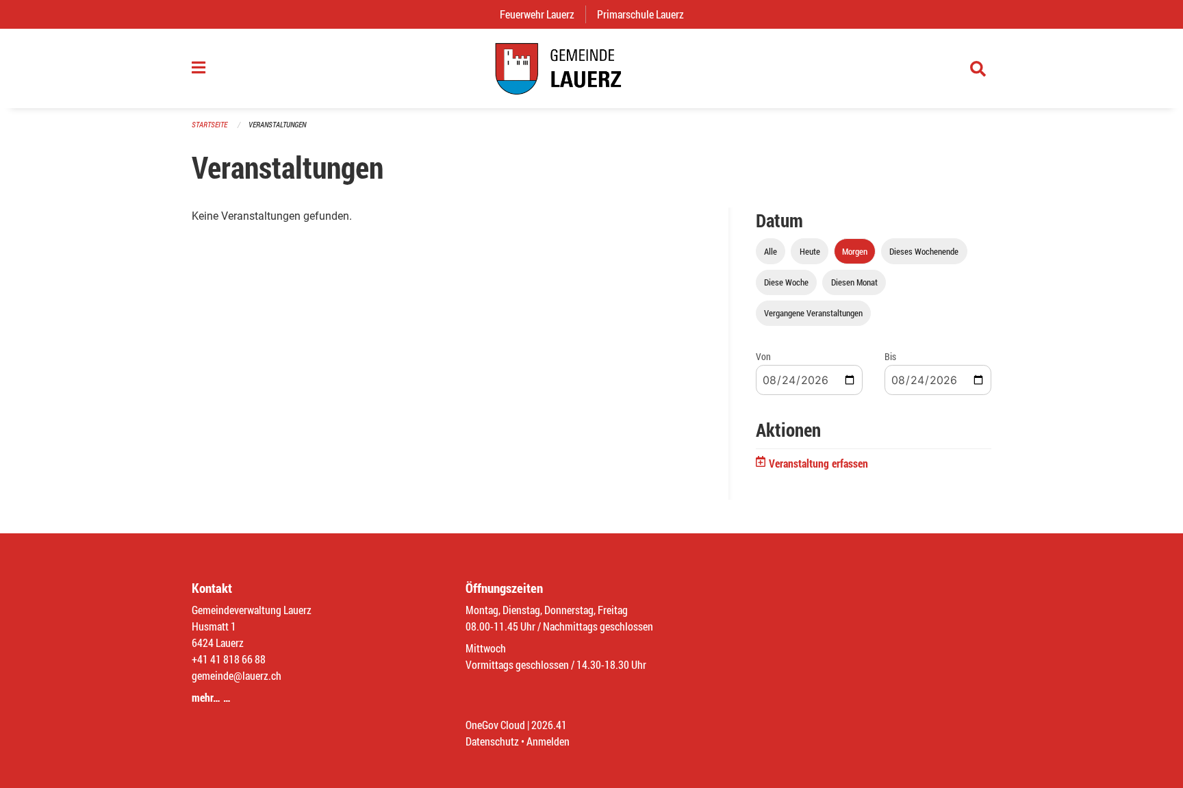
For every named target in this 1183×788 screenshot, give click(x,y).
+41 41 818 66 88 (229, 659)
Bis (890, 356)
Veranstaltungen (277, 124)
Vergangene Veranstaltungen (813, 312)
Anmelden (548, 741)
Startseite (209, 124)
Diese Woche (786, 282)
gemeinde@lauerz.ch (236, 675)
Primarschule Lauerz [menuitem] (646, 14)
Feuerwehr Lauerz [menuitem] (542, 14)
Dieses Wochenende (923, 251)
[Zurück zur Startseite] (591, 68)
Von (763, 356)
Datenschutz (492, 741)
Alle (770, 251)
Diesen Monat (854, 282)
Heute (810, 251)
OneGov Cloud (495, 724)
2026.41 (549, 724)
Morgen (854, 251)
